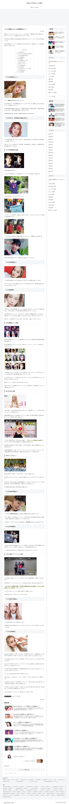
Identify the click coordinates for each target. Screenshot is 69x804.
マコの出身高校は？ (21, 57)
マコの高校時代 (20, 58)
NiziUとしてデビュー (22, 63)
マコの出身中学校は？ (22, 65)
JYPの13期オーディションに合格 (25, 68)
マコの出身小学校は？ (22, 70)
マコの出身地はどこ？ (22, 52)
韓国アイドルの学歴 (8, 696)
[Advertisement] (34, 17)
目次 (23, 49)
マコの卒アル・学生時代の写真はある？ (25, 53)
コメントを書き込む (24, 769)
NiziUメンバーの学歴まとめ (16, 696)
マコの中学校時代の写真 (23, 55)
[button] (64, 96)
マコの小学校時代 (21, 71)
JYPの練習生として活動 (23, 60)
